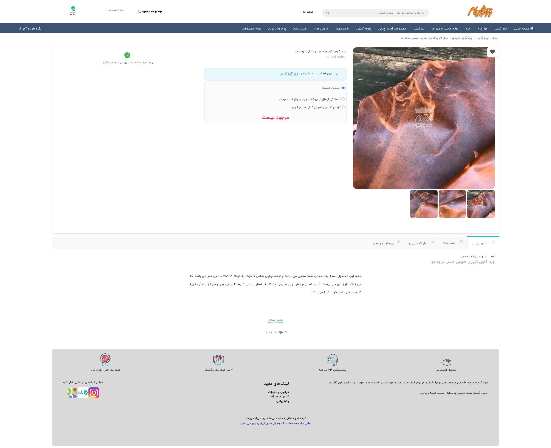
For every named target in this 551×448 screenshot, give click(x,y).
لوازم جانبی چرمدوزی (445, 28)
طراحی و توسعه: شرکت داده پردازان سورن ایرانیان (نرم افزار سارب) (275, 423)
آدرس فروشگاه (279, 396)
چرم (468, 28)
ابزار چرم (483, 28)
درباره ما (308, 11)
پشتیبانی (282, 401)
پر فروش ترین (277, 28)
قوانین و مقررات (278, 392)
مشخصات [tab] (450, 243)
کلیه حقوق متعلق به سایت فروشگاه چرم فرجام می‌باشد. (275, 418)
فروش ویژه (321, 28)
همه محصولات (251, 28)
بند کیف (419, 28)
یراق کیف (501, 28)
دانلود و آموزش (27, 28)
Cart (73, 8)
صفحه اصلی (522, 28)
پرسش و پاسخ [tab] (384, 243)
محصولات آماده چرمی (392, 28)
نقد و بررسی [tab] (480, 243)
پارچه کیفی (363, 28)
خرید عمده (342, 28)
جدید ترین (300, 28)
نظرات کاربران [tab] (418, 243)
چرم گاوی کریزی (289, 73)
